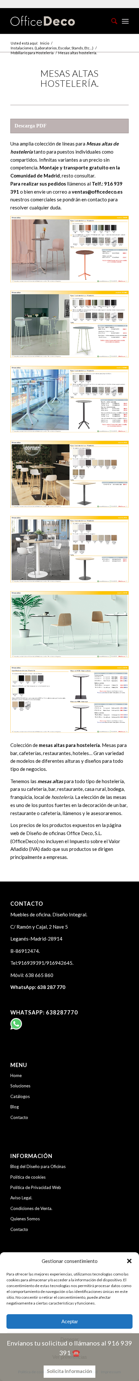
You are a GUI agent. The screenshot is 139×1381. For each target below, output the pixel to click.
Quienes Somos (25, 1218)
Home (16, 1075)
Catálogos (20, 1096)
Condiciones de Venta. (31, 1208)
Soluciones (20, 1085)
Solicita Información (69, 1371)
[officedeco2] (57, 21)
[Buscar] (111, 21)
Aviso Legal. (21, 1197)
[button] (129, 1261)
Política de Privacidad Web (35, 1187)
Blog (14, 1106)
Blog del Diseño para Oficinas (38, 1166)
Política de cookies (28, 1177)
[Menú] (125, 21)
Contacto (19, 1117)
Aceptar (69, 1321)
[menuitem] (111, 21)
